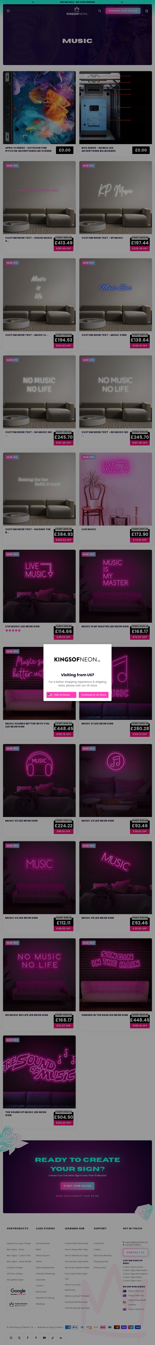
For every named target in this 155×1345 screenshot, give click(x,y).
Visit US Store (62, 695)
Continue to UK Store (93, 695)
